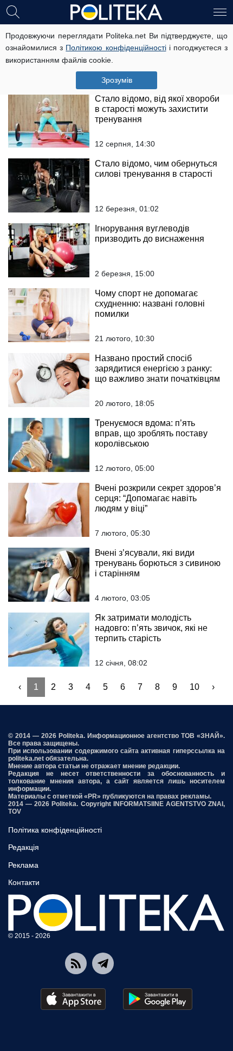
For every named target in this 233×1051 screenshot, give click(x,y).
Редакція (23, 847)
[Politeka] (116, 12)
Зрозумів (116, 80)
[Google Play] (157, 999)
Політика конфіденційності (55, 830)
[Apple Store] (73, 999)
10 (194, 686)
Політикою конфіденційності (116, 47)
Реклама (23, 865)
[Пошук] (13, 11)
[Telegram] (103, 963)
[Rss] (76, 963)
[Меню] (219, 11)
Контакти (24, 882)
